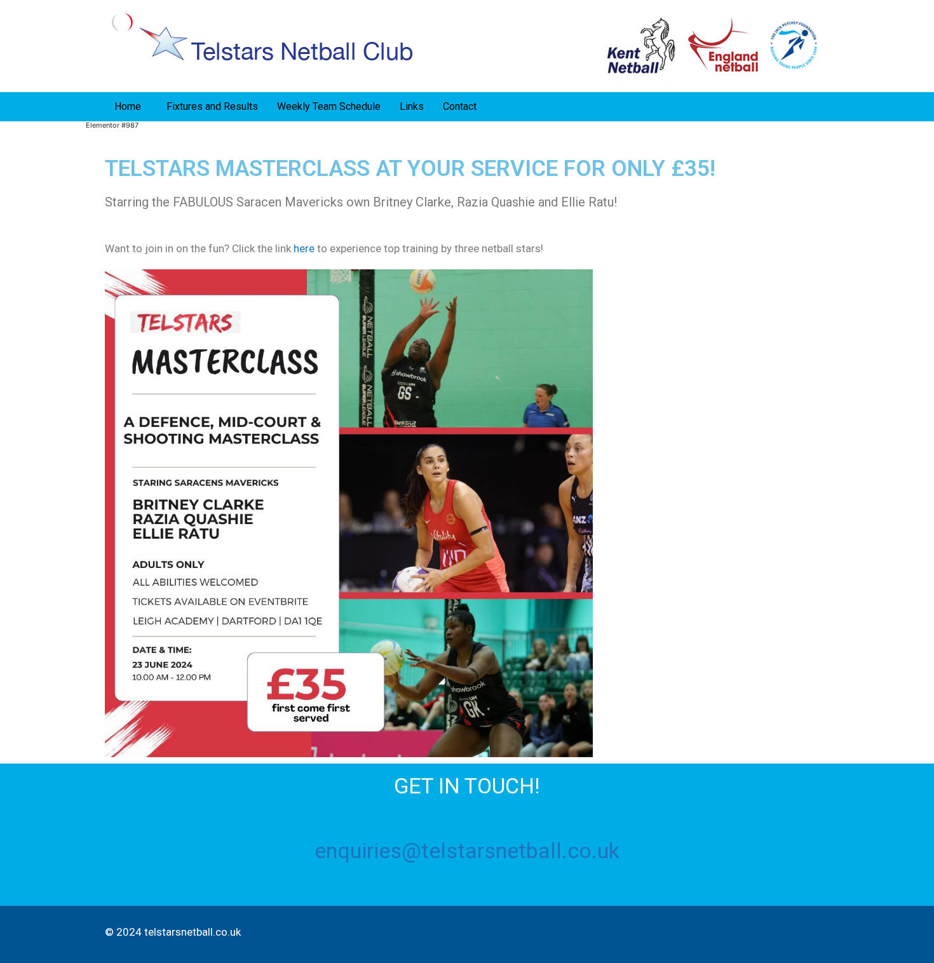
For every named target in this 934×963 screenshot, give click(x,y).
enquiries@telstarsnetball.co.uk (467, 850)
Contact (460, 106)
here (304, 248)
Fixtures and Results (212, 106)
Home (127, 106)
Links (412, 106)
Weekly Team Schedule (329, 106)
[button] (131, 106)
